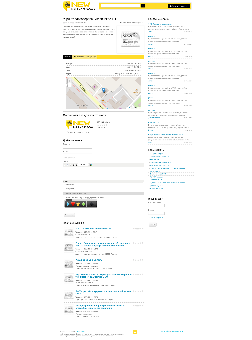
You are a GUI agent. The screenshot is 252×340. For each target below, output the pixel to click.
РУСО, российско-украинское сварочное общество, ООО (103, 292)
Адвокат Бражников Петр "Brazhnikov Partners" (167, 183)
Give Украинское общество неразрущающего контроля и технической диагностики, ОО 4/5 (140, 274)
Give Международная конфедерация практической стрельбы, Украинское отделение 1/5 (134, 305)
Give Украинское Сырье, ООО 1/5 (134, 260)
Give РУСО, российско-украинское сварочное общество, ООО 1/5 (134, 291)
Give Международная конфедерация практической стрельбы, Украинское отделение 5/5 (142, 305)
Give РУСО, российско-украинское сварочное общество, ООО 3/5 (138, 291)
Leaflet (129, 108)
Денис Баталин (154, 118)
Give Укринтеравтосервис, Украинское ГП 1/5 (64, 23)
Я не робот (70, 189)
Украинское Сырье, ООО (88, 260)
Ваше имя (66, 144)
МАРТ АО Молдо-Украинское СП (93, 228)
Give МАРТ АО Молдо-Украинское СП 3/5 (138, 229)
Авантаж (151, 110)
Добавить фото (69, 184)
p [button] (67, 181)
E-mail (65, 152)
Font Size (82, 165)
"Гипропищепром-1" (157, 154)
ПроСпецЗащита (154, 122)
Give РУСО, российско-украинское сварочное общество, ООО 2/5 (136, 291)
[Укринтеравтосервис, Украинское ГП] (130, 48)
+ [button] (69, 80)
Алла (150, 142)
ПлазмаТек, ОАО (156, 189)
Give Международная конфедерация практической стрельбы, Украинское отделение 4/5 (140, 305)
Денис (150, 32)
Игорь (150, 130)
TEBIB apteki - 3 (156, 180)
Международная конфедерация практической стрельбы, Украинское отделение (100, 306)
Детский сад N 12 (156, 186)
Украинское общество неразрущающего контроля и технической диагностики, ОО (103, 275)
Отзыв (65, 162)
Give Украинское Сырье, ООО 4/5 (140, 260)
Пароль (151, 210)
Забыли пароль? (156, 218)
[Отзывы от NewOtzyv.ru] (79, 11)
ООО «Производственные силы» (160, 24)
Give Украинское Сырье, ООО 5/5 (142, 260)
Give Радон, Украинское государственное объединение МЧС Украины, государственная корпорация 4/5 (140, 243)
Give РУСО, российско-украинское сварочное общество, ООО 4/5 (140, 291)
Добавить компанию (178, 6)
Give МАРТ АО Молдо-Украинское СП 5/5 (142, 229)
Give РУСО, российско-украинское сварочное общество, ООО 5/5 (142, 291)
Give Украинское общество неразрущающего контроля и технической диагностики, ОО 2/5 (136, 274)
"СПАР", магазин (156, 177)
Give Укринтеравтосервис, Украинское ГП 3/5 (68, 23)
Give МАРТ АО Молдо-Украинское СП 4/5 (140, 229)
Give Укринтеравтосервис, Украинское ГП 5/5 (73, 23)
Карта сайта (165, 331)
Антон (150, 44)
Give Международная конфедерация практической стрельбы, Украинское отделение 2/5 (136, 305)
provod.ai (151, 36)
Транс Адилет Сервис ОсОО (160, 157)
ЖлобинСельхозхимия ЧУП (160, 162)
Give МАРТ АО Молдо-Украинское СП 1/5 (134, 229)
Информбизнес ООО (158, 174)
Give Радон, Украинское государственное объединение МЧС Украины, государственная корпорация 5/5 (142, 243)
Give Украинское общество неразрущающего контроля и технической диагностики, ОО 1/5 (134, 274)
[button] (64, 164)
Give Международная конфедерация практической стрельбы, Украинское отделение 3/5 (138, 305)
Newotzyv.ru (81, 331)
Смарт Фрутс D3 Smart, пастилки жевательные (165, 135)
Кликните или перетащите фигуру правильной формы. (84, 198)
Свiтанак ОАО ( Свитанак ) (160, 165)
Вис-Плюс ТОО (155, 160)
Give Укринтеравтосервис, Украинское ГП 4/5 (71, 23)
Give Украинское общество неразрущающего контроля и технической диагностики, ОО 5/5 (142, 274)
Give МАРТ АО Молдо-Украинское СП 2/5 (136, 229)
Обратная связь (177, 331)
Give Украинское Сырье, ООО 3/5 (138, 260)
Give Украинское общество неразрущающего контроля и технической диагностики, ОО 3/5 (138, 274)
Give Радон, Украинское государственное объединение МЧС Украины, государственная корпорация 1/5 (134, 243)
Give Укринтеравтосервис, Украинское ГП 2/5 (66, 23)
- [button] (70, 85)
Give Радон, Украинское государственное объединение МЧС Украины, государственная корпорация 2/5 (136, 243)
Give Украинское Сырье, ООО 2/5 (136, 260)
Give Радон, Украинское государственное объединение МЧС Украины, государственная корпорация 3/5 (138, 243)
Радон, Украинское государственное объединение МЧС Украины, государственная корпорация (102, 244)
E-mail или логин (154, 203)
